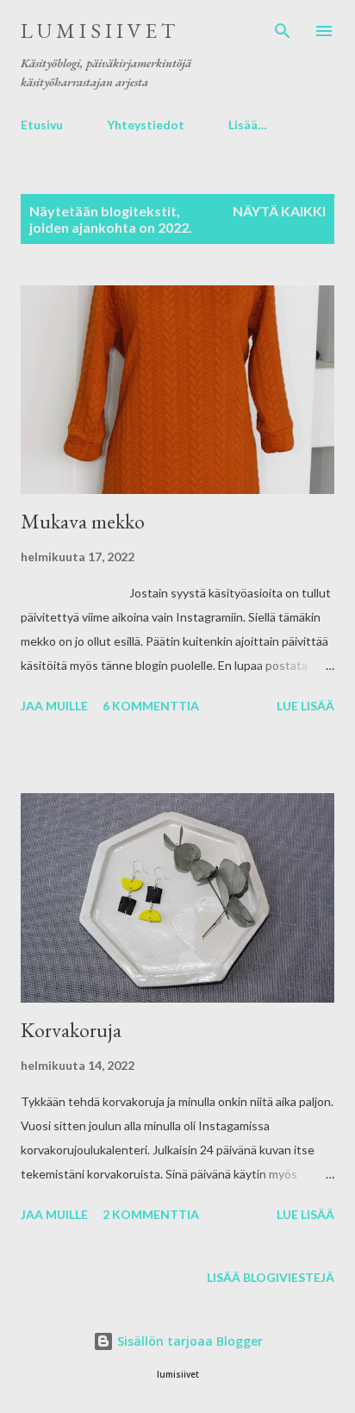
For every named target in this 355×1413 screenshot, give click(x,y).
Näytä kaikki (279, 211)
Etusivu (42, 124)
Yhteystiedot (145, 124)
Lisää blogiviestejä (270, 1277)
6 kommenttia (151, 705)
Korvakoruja (71, 1029)
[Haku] (282, 31)
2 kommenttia (151, 1214)
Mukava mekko (83, 521)
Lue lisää (305, 705)
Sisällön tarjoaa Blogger (188, 1341)
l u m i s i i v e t (98, 30)
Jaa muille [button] (54, 705)
